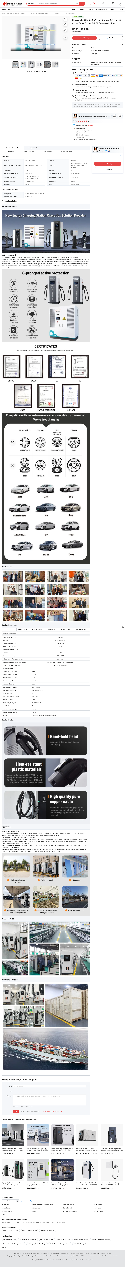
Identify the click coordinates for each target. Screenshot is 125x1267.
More (3, 1247)
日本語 (82, 1256)
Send (15, 1111)
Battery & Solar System (68, 1211)
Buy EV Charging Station (81, 1239)
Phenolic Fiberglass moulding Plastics (43, 1205)
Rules (122, 9)
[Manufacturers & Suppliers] (12, 4)
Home (3, 13)
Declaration (81, 1259)
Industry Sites (74, 1253)
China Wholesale (55, 1253)
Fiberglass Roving (37, 1208)
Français (39, 1256)
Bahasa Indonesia (113, 1256)
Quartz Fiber (5, 1205)
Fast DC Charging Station (29, 1230)
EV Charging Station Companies (101, 1239)
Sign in (121, 5)
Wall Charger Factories (63, 1239)
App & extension (100, 9)
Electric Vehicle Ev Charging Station (60, 1244)
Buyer (81, 9)
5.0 (100, 151)
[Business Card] (120, 156)
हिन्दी (87, 1256)
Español (26, 1256)
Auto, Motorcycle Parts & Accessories (16, 13)
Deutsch (59, 1256)
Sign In (75, 139)
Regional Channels (84, 1253)
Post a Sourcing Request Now (52, 1111)
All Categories (8, 9)
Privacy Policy (89, 1259)
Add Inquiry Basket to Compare (36, 71)
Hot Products (17, 1253)
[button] (84, 151)
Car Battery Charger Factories (28, 1239)
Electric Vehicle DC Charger (68, 13)
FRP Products (97, 1205)
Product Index (94, 1253)
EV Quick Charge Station (47, 1230)
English (20, 1256)
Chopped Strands (67, 1208)
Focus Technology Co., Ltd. (50, 1259)
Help (90, 9)
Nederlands (66, 1256)
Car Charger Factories (9, 1239)
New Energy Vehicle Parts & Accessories (37, 13)
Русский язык (46, 1256)
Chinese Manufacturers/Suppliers (40, 1253)
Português (32, 1256)
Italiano (53, 1256)
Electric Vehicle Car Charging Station (13, 1244)
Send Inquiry (84, 38)
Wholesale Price (65, 1253)
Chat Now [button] (112, 38)
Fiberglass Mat (97, 1208)
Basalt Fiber (35, 1211)
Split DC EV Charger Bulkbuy (82, 1244)
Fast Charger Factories (46, 1239)
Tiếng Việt (104, 1256)
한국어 (77, 1256)
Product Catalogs (28, 1201)
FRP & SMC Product (98, 1211)
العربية (72, 1256)
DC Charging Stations (54, 13)
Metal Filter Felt (6, 1208)
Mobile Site (102, 1253)
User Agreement (73, 1259)
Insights (109, 1253)
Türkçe (98, 1256)
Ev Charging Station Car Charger (37, 1244)
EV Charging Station (68, 1205)
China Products (27, 1253)
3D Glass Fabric (6, 1211)
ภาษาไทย (92, 1256)
